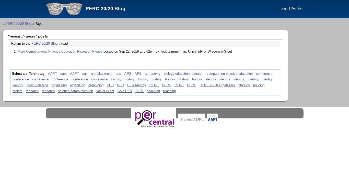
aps (118, 74)
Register (297, 8)
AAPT (52, 74)
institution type (37, 85)
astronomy (152, 74)
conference (264, 74)
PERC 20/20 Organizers (217, 85)
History (116, 79)
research (32, 91)
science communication (75, 91)
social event (105, 91)
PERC (154, 85)
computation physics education (230, 74)
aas (85, 74)
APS (127, 74)
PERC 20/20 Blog (105, 8)
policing (258, 85)
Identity (253, 79)
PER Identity (136, 85)
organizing (59, 85)
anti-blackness (101, 74)
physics (244, 85)
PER (110, 85)
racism (17, 91)
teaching (153, 91)
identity (210, 79)
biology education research (183, 74)
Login (284, 8)
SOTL (139, 91)
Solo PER (125, 91)
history (130, 79)
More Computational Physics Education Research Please (60, 51)
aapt (63, 74)
